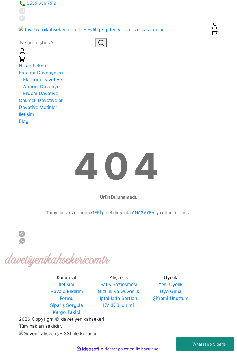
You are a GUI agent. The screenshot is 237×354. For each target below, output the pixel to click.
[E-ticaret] (118, 349)
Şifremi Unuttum (170, 298)
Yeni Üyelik (170, 284)
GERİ (96, 212)
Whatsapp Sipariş (209, 344)
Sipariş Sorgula (66, 305)
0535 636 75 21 (42, 3)
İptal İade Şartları (118, 298)
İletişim (66, 284)
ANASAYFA (143, 212)
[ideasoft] (87, 349)
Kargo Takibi (66, 312)
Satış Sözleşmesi (118, 284)
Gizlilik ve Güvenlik (118, 291)
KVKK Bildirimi (118, 305)
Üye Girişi (170, 291)
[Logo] (91, 29)
